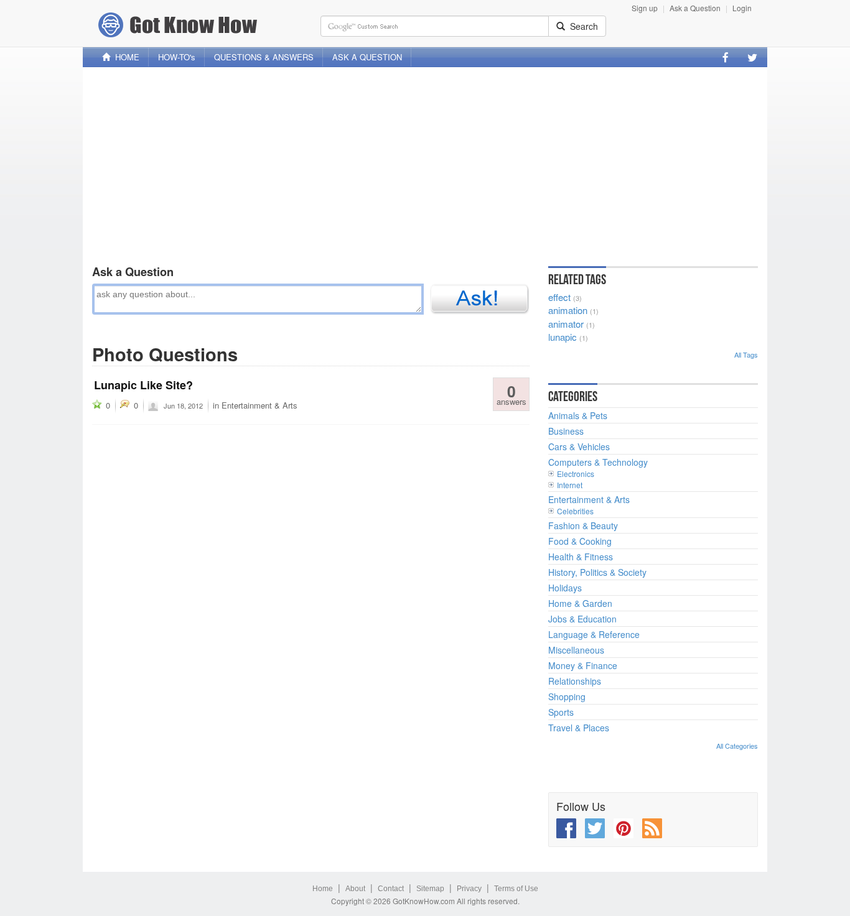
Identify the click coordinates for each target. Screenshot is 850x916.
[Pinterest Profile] (623, 828)
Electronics (575, 473)
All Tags (746, 354)
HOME (124, 57)
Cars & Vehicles (579, 446)
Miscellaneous (576, 650)
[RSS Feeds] (652, 828)
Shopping (567, 696)
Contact (391, 888)
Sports (561, 712)
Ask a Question (695, 7)
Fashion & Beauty (583, 525)
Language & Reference (594, 634)
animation (567, 310)
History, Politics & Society (597, 572)
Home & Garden (580, 603)
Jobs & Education (582, 619)
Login (742, 7)
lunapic (562, 336)
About (355, 888)
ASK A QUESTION (367, 57)
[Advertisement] (425, 163)
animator (566, 323)
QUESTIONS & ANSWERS (264, 57)
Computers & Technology (598, 462)
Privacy (469, 888)
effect (559, 296)
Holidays (565, 587)
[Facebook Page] (725, 57)
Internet (569, 484)
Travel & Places (578, 727)
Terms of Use (516, 888)
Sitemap (430, 888)
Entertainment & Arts (259, 405)
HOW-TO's (176, 57)
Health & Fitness (580, 556)
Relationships (574, 681)
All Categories (737, 746)
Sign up (645, 7)
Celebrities (575, 511)
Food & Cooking (580, 541)
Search (581, 26)
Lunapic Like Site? (143, 385)
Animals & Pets (577, 415)
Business (566, 431)
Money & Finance (582, 665)
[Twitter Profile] (752, 57)
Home (322, 888)
